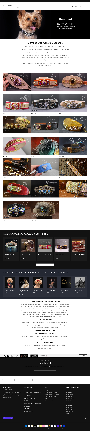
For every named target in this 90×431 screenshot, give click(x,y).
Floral (4, 220)
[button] (80, 6)
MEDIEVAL (41, 380)
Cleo (4, 199)
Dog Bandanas (69, 394)
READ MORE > (48, 65)
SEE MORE (83, 355)
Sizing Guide (48, 390)
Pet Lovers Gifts (69, 411)
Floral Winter (33, 220)
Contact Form (27, 395)
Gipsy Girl (61, 134)
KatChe (32, 156)
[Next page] (50, 226)
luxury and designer (49, 46)
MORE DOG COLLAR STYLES (45, 265)
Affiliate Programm (28, 411)
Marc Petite (27, 428)
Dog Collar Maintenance (50, 396)
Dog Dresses (69, 405)
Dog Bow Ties (69, 403)
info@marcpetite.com (29, 398)
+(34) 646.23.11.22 (32, 390)
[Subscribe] (54, 369)
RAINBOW (35, 380)
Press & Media (48, 403)
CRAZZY (30, 380)
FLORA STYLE (48, 380)
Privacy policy (46, 428)
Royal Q (60, 113)
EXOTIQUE (17, 380)
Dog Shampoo (69, 409)
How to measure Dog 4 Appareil (52, 394)
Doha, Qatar (27, 406)
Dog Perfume (69, 407)
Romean (4, 134)
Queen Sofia (5, 156)
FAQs (46, 398)
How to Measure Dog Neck (51, 392)
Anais (32, 92)
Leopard (33, 199)
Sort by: (67, 70)
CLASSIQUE (65, 380)
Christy (60, 92)
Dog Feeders (69, 396)
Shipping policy (60, 428)
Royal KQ (5, 113)
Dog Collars (68, 390)
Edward (32, 134)
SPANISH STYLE (57, 380)
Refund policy (39, 428)
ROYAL (12, 380)
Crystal (60, 177)
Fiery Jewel (61, 156)
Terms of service (53, 428)
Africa (60, 199)
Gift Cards (68, 413)
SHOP (6, 258)
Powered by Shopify (32, 428)
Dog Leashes (69, 392)
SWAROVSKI (24, 380)
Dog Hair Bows (69, 400)
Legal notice (66, 428)
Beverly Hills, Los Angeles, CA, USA (33, 403)
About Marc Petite (49, 400)
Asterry (4, 92)
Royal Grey (33, 113)
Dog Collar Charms (70, 398)
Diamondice (33, 177)
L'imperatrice (5, 177)
